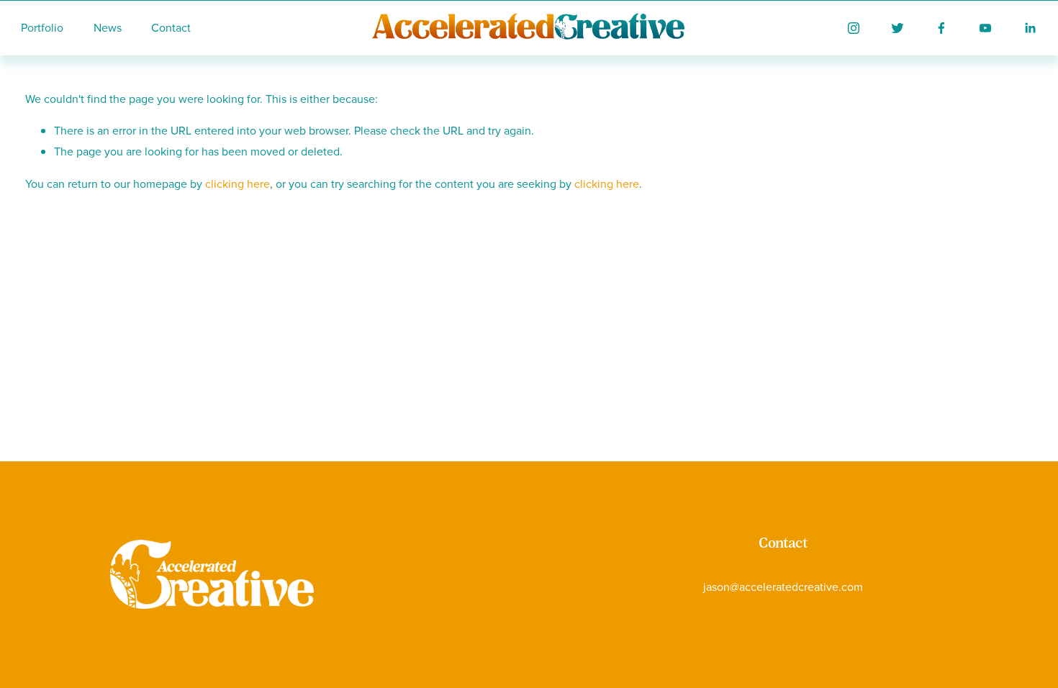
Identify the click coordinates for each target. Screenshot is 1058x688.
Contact (171, 27)
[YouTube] (985, 28)
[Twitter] (897, 28)
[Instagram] (853, 28)
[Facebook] (941, 28)
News (108, 27)
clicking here (237, 183)
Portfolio (42, 27)
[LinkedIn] (1030, 28)
